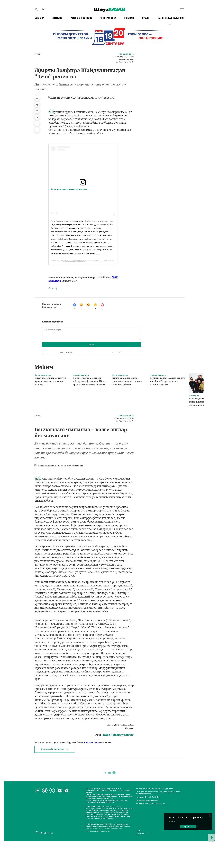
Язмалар (57, 18)
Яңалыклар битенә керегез (52, 749)
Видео (146, 18)
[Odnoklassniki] (52, 790)
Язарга (91, 345)
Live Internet (140, 834)
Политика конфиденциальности (97, 831)
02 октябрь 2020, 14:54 (124, 56)
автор (37, 54)
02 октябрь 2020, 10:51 (124, 418)
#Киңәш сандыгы (126, 54)
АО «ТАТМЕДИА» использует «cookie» (99, 824)
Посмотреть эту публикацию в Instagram (69, 189)
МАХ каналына (91, 742)
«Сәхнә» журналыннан (171, 18)
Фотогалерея (108, 18)
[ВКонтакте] (37, 98)
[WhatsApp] (37, 117)
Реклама (129, 18)
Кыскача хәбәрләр (81, 18)
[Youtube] (59, 790)
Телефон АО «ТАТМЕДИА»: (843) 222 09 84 (150, 803)
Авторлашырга (66, 352)
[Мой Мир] (37, 123)
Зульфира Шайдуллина (73, 261)
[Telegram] (37, 104)
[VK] (37, 790)
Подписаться (188, 826)
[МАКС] (66, 790)
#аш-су (52, 288)
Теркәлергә (117, 352)
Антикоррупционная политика (147, 800)
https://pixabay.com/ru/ (118, 735)
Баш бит (39, 18)
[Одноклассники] (37, 110)
